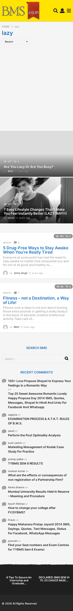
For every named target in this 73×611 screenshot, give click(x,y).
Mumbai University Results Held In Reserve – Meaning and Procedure (38, 494)
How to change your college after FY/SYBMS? (32, 510)
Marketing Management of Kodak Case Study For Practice (36, 449)
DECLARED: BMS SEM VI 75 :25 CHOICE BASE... (54, 579)
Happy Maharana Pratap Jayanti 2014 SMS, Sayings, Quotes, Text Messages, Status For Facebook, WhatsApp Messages (39, 528)
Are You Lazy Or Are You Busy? (29, 167)
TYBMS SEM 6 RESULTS (25, 463)
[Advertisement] (36, 88)
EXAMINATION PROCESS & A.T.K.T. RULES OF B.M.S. (38, 421)
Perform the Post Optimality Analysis (34, 435)
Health (7, 242)
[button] (55, 11)
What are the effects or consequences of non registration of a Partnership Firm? (37, 477)
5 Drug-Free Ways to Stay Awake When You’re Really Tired (35, 250)
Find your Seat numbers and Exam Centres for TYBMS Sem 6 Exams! (38, 547)
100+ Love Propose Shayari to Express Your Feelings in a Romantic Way (39, 383)
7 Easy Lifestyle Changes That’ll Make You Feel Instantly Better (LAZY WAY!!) (35, 212)
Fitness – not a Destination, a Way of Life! (36, 300)
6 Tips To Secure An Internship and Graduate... (19, 580)
